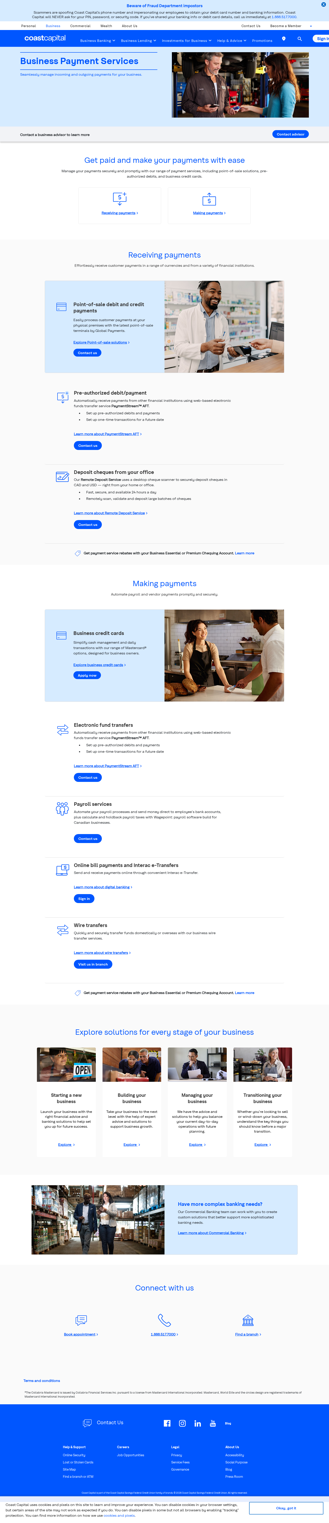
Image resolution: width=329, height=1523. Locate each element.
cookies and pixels (119, 1515)
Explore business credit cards (98, 665)
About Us (129, 26)
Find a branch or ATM (78, 1476)
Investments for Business (184, 41)
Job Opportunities (130, 1455)
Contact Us (251, 26)
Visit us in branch (93, 964)
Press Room (234, 1476)
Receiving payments (118, 213)
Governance (180, 1469)
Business (53, 26)
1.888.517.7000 (284, 17)
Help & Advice (229, 41)
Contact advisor (290, 134)
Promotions (262, 41)
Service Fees (180, 1462)
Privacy (176, 1455)
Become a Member (285, 26)
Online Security (74, 1455)
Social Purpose (236, 1462)
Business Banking (95, 41)
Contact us (87, 353)
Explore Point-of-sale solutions (100, 342)
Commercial (80, 26)
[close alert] (324, 5)
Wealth (106, 26)
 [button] (299, 38)
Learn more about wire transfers (101, 952)
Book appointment (79, 1334)
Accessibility (234, 1455)
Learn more (244, 553)
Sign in (84, 898)
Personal (28, 26)
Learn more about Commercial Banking (211, 1232)
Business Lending (136, 41)
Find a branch (246, 1334)
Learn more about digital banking (102, 887)
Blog (228, 1469)
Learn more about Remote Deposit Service (109, 513)
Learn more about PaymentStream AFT (106, 434)
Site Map (69, 1469)
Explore (65, 1144)
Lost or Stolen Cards (78, 1462)
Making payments (208, 213)
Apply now (87, 675)
